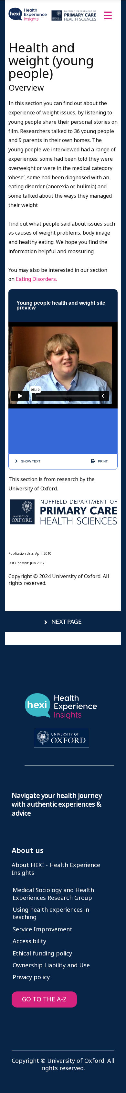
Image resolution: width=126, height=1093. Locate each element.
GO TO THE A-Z (44, 999)
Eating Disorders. (36, 279)
